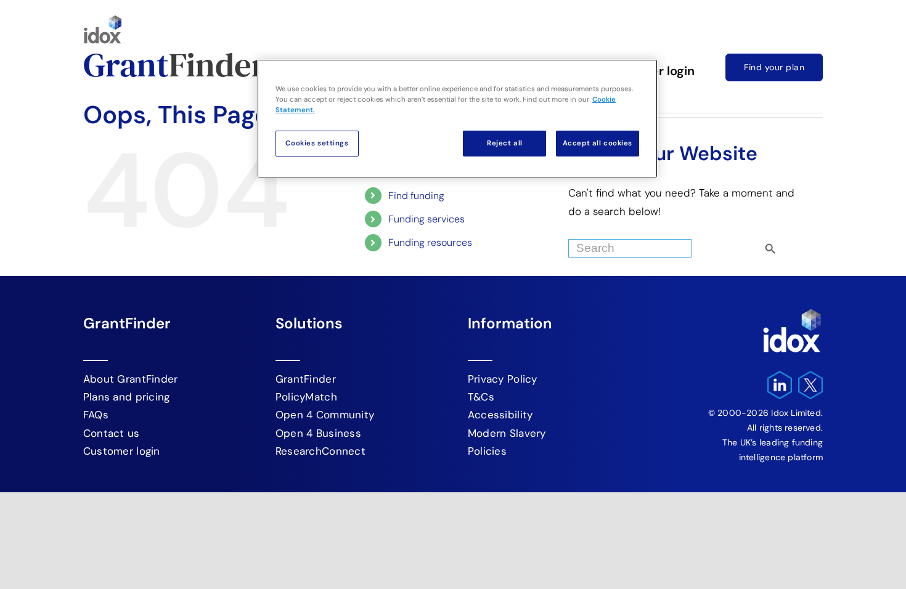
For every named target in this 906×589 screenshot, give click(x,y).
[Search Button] (791, 245)
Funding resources (430, 242)
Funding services (426, 219)
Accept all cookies (597, 143)
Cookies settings (316, 143)
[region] (457, 118)
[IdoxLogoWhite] (792, 312)
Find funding (416, 195)
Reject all (505, 143)
